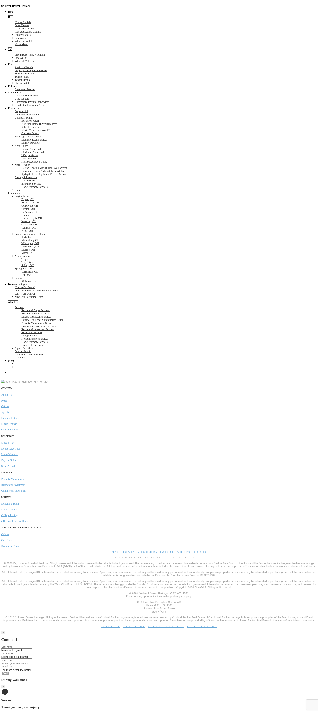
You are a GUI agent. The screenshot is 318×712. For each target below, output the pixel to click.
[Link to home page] (2, 2)
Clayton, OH (28, 208)
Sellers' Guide (8, 466)
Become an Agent (17, 284)
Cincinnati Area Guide (33, 152)
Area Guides (21, 145)
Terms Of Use (110, 627)
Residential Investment (13, 484)
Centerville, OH (29, 205)
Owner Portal (22, 83)
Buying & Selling (24, 117)
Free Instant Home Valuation (30, 54)
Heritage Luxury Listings (28, 31)
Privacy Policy (134, 627)
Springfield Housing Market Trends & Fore (44, 174)
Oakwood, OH (29, 224)
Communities (15, 193)
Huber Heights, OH (31, 218)
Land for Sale (22, 98)
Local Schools (28, 158)
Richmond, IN (28, 281)
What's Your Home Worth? (35, 130)
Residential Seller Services (35, 313)
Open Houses (22, 25)
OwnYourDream (30, 133)
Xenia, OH (27, 230)
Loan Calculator (9, 454)
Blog (17, 190)
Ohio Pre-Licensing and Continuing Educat (37, 290)
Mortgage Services (31, 335)
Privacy (128, 552)
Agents (5, 412)
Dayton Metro (22, 196)
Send (5, 673)
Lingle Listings (9, 423)
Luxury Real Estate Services (36, 316)
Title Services (28, 180)
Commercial (14, 92)
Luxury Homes (23, 34)
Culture (5, 534)
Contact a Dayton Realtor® (29, 354)
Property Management (13, 479)
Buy (10, 17)
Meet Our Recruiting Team (29, 296)
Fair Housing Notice (191, 552)
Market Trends (22, 164)
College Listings (9, 429)
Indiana (19, 278)
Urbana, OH (27, 274)
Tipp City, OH (28, 262)
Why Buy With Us (24, 41)
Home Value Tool (10, 448)
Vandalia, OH (28, 227)
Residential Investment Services (31, 105)
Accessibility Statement (156, 552)
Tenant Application (25, 73)
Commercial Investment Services (32, 101)
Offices (5, 406)
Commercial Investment (13, 490)
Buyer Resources (30, 120)
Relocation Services (25, 89)
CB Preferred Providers (27, 114)
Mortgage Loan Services (34, 139)
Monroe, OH (28, 249)
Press (4, 400)
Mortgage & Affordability (28, 136)
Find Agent (20, 38)
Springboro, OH (29, 237)
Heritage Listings (10, 418)
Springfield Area (23, 268)
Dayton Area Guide (31, 149)
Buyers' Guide (8, 460)
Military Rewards (30, 142)
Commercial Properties (27, 95)
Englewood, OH (30, 212)
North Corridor (22, 256)
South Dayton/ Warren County (31, 234)
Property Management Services (31, 70)
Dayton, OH (27, 199)
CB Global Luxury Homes (15, 521)
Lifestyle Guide (29, 155)
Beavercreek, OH (30, 202)
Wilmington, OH (30, 243)
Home (11, 11)
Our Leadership (23, 351)
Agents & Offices (24, 348)
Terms (116, 552)
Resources (13, 108)
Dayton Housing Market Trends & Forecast (44, 167)
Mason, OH (27, 252)
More (11, 360)
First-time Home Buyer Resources (39, 123)
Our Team (6, 540)
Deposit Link (21, 111)
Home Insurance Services (34, 338)
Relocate (12, 86)
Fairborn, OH (28, 215)
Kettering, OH (28, 221)
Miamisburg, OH (30, 240)
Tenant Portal (22, 76)
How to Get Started (25, 287)
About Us (13, 302)
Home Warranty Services (34, 186)
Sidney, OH (27, 265)
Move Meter (21, 44)
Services (19, 307)
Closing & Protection (26, 177)
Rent (10, 64)
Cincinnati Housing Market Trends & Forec (44, 171)
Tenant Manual (22, 79)
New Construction (24, 28)
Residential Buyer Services (35, 310)
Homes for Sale (23, 22)
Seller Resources (30, 127)
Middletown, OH (30, 246)
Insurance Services (31, 183)
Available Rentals (24, 67)
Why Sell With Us (24, 61)
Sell (10, 49)
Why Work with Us (25, 293)
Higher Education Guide (34, 161)
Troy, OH (26, 259)
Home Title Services (32, 345)
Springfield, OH (29, 271)
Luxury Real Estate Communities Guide (42, 319)
